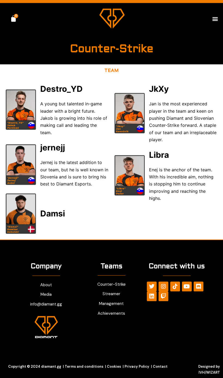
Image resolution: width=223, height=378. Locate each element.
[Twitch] (163, 296)
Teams (111, 266)
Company (46, 266)
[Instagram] (163, 286)
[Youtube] (187, 286)
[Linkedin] (152, 296)
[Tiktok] (175, 286)
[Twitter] (152, 286)
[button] (215, 18)
